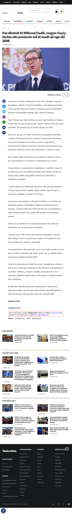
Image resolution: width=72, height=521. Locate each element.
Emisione (24, 2)
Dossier (48, 2)
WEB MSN (58, 482)
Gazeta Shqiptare (7, 467)
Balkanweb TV (7, 2)
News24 (13, 6)
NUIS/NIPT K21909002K (9, 483)
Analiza (39, 479)
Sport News (23, 486)
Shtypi (42, 2)
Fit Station (23, 460)
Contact (4, 490)
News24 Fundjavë (25, 476)
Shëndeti (54, 2)
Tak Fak (22, 492)
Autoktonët (23, 454)
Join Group (55, 313)
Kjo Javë (22, 463)
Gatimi (61, 2)
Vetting (22, 495)
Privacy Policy (6, 487)
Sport (49, 21)
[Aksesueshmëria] (3, 510)
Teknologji (40, 482)
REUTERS (58, 466)
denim (28, 318)
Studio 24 (22, 489)
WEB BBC (58, 460)
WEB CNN (58, 463)
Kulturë (39, 473)
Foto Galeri (16, 2)
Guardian (57, 457)
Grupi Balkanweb (42, 315)
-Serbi (8, 28)
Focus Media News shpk (9, 480)
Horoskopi (6, 6)
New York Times (60, 454)
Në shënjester (24, 473)
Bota (58, 21)
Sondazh (35, 2)
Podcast (22, 482)
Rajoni (40, 21)
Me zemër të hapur (25, 470)
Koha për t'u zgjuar (25, 466)
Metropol (40, 476)
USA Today (58, 486)
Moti (29, 2)
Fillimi (7, 21)
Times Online (59, 473)
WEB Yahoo (58, 479)
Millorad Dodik (36, 318)
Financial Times (59, 476)
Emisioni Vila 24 (24, 457)
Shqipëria (18, 21)
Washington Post (60, 470)
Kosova (29, 21)
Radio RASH (5, 470)
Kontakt (19, 6)
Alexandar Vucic (20, 318)
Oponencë (23, 479)
